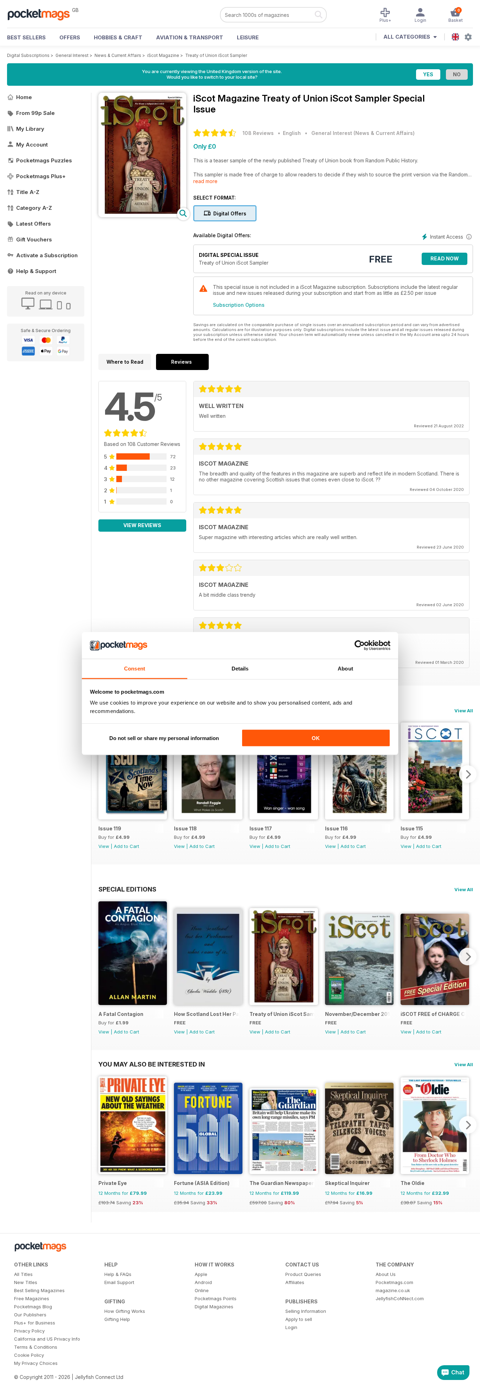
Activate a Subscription (47, 255)
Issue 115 (412, 828)
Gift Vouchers (34, 239)
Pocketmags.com (394, 1282)
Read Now (444, 258)
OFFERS (69, 37)
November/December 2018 (357, 1014)
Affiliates (294, 1282)
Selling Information (305, 1311)
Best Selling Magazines (39, 1290)
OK (316, 738)
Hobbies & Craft (118, 37)
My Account (32, 144)
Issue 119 (109, 828)
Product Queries (303, 1274)
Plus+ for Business (34, 1323)
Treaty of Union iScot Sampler (216, 55)
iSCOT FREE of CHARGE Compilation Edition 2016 (433, 1014)
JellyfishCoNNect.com (400, 1298)
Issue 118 (185, 828)
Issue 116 (336, 828)
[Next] (467, 774)
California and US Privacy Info (47, 1339)
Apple (201, 1274)
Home (24, 97)
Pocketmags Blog (33, 1306)
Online (202, 1290)
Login (291, 1327)
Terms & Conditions (35, 1347)
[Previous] (103, 774)
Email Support (119, 1282)
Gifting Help (117, 1319)
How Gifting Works (124, 1311)
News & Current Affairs (118, 55)
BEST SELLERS (26, 37)
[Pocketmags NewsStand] (42, 14)
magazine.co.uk (393, 1290)
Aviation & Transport (189, 37)
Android (203, 1282)
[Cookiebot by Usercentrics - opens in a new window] (359, 645)
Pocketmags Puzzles (44, 160)
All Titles (23, 1274)
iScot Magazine (163, 55)
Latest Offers (33, 223)
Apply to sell (298, 1319)
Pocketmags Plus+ (41, 176)
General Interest (72, 55)
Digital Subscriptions (28, 55)
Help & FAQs (117, 1274)
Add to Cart (126, 846)
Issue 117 (260, 828)
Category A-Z (34, 208)
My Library (30, 128)
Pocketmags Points (215, 1298)
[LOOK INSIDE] (142, 215)
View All (463, 710)
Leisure (248, 37)
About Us (386, 1274)
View (103, 846)
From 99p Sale (35, 113)
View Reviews (142, 525)
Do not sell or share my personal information (164, 738)
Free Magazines (31, 1298)
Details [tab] (240, 669)
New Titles (25, 1282)
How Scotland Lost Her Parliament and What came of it (206, 1014)
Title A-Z (27, 192)
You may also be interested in (151, 1064)
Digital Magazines (214, 1306)
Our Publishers (30, 1314)
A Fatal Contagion (120, 1014)
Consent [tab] (134, 669)
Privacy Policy (29, 1331)
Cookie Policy (29, 1355)
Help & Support (36, 271)
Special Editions (127, 889)
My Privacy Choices (36, 1363)
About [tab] (345, 669)
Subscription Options (239, 305)
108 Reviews (258, 133)
